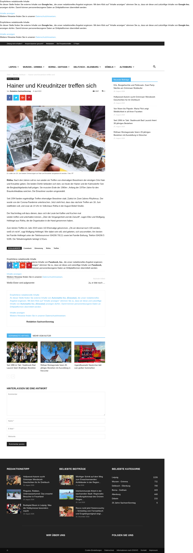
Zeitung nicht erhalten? (14, 43)
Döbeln (109, 67)
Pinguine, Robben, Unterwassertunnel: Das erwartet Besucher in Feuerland (38, 494)
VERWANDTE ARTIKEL (18, 336)
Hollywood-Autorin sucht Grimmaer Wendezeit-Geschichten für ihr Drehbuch (135, 98)
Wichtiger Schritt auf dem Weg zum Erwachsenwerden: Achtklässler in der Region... (89, 479)
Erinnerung (39, 248)
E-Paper (76, 43)
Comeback (28, 248)
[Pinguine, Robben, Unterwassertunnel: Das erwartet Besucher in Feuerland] (14, 494)
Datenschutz (109, 550)
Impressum (153, 550)
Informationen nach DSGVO (127, 550)
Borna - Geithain (19, 75)
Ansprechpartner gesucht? (34, 43)
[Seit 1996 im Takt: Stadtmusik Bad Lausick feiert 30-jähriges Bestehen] (22, 352)
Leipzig (13, 67)
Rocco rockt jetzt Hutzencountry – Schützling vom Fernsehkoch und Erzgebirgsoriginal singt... (90, 511)
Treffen (56, 248)
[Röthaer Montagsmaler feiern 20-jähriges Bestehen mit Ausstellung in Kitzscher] (56, 352)
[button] (154, 67)
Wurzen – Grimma (32, 67)
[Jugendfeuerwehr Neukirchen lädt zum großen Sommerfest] (89, 352)
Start (8, 75)
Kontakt (144, 550)
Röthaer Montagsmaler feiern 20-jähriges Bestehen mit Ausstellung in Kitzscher (55, 368)
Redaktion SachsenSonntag (20, 91)
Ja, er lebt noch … (96, 283)
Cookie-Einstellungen (93, 550)
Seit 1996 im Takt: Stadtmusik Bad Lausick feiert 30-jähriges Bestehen (135, 121)
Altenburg (126, 67)
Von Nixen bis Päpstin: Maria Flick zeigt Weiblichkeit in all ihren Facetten (131, 110)
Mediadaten (50, 43)
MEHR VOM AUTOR (42, 336)
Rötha (48, 248)
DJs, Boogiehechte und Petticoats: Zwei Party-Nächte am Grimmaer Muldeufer (134, 86)
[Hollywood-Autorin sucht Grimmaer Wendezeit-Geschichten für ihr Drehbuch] (14, 480)
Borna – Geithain (57, 67)
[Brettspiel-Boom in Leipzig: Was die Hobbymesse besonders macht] (14, 509)
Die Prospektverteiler (64, 43)
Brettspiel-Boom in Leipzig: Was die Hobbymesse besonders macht (37, 508)
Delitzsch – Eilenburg (86, 67)
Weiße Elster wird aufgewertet (20, 283)
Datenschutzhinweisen (46, 16)
